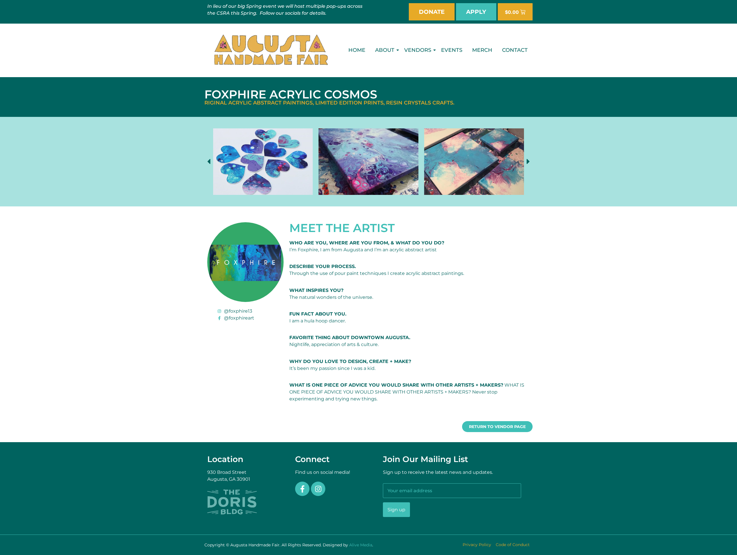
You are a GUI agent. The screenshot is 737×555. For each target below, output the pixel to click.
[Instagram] (318, 489)
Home (356, 50)
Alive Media (360, 545)
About (384, 50)
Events (451, 50)
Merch (482, 50)
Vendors (417, 50)
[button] (208, 161)
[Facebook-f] (302, 489)
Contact (515, 50)
